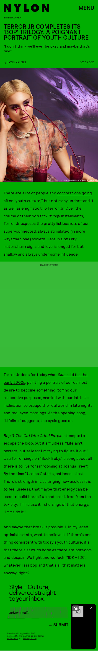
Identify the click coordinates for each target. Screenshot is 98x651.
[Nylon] (26, 8)
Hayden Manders (16, 62)
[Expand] (75, 608)
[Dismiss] (90, 608)
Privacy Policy (30, 638)
